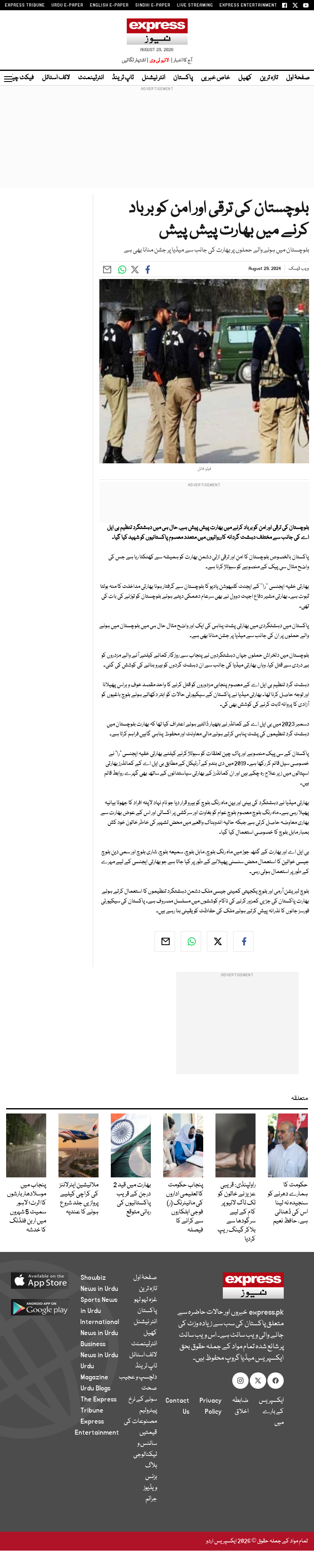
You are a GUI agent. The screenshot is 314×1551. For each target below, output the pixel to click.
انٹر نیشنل (153, 78)
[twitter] (217, 941)
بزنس (151, 1477)
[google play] (49, 1307)
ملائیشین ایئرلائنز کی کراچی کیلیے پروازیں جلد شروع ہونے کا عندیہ (79, 1198)
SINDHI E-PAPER (152, 5)
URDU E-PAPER (67, 5)
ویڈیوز (150, 1488)
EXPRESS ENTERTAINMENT (248, 5)
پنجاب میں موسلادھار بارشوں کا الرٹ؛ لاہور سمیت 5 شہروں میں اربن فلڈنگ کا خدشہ (26, 1207)
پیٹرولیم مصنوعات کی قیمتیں (140, 1422)
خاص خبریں (215, 78)
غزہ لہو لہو (145, 1300)
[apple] (49, 1280)
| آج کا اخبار (181, 60)
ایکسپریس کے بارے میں (271, 1412)
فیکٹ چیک (19, 78)
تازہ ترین (269, 78)
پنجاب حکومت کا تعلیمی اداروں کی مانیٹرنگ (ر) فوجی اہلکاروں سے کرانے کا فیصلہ (184, 1207)
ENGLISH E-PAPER (109, 5)
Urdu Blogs (95, 1388)
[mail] (165, 941)
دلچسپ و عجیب (138, 1377)
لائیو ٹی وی (159, 60)
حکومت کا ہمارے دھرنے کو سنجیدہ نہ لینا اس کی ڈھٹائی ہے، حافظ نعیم (288, 1203)
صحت (149, 1388)
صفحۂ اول (298, 78)
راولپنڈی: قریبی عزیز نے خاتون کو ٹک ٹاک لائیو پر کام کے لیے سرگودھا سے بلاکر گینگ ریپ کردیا (237, 1212)
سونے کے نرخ (142, 1399)
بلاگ (151, 1466)
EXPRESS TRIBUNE (25, 5)
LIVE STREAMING (195, 5)
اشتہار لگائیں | (135, 60)
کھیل (245, 78)
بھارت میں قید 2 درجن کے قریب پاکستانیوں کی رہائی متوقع (132, 1198)
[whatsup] (191, 941)
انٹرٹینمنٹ (91, 78)
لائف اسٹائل (56, 78)
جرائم (151, 1499)
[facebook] (243, 941)
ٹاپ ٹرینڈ (123, 78)
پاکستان (183, 78)
